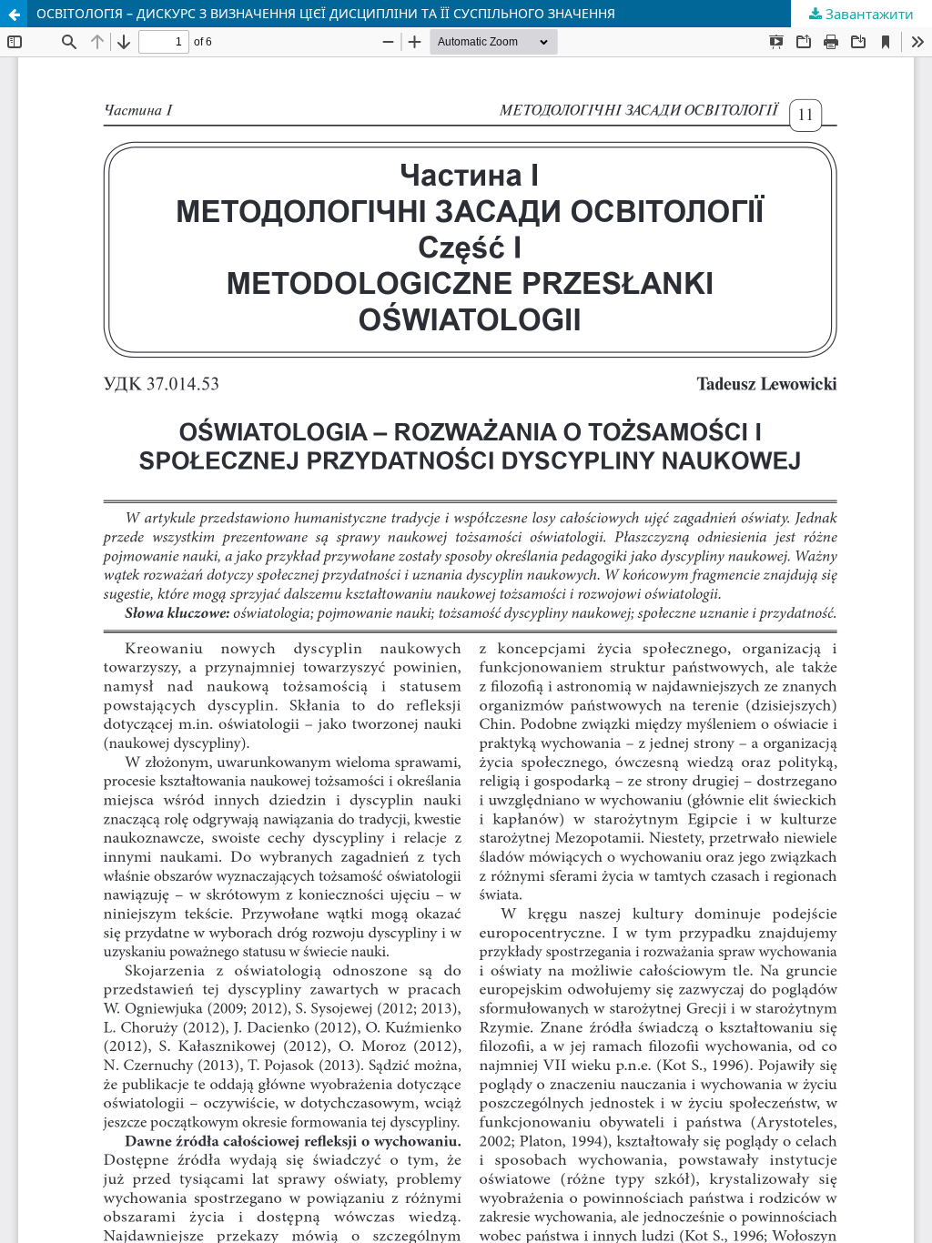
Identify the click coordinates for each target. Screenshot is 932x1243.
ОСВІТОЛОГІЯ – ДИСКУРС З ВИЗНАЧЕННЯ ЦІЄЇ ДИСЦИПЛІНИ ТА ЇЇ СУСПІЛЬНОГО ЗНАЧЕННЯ (325, 13)
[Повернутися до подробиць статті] (13, 13)
